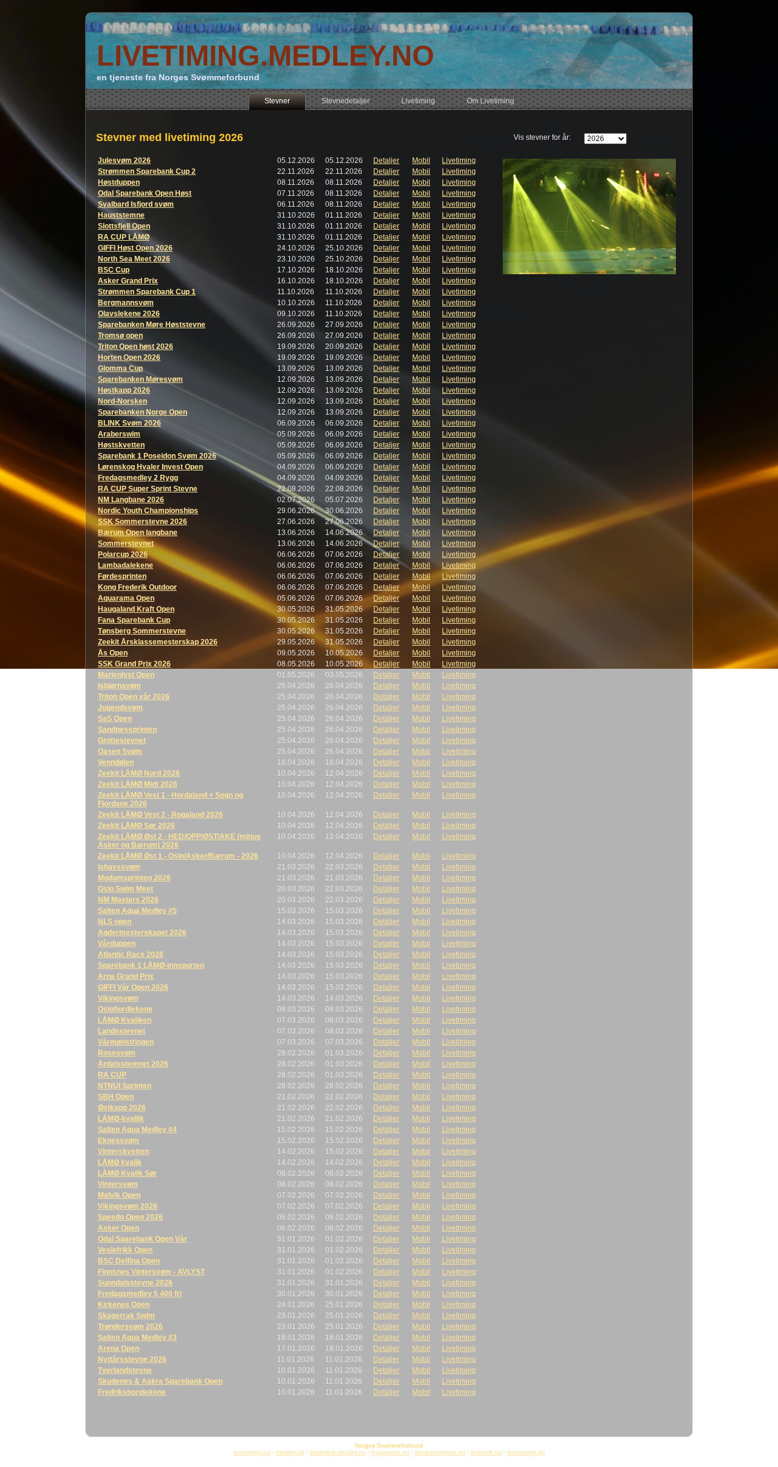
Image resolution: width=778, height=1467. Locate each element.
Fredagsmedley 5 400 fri (140, 1293)
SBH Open (116, 1096)
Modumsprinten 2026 (134, 878)
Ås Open (113, 653)
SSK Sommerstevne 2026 (142, 521)
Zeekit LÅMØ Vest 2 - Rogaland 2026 (160, 814)
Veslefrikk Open (125, 1250)
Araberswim (119, 434)
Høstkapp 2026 (124, 390)
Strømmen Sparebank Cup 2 (147, 171)
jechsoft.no (486, 1452)
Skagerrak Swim (126, 1315)
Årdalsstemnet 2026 (133, 1064)
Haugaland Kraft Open (136, 609)
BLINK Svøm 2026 (129, 423)
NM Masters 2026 (128, 900)
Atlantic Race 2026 (131, 954)
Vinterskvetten (123, 1151)
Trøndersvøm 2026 (130, 1326)
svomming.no (251, 1452)
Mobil (421, 160)
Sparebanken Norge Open (142, 412)
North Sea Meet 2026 (134, 259)
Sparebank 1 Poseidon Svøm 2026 (157, 456)
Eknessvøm (118, 1140)
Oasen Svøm (120, 751)
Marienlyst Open (126, 675)
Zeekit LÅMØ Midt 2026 (137, 784)
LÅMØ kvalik (120, 1162)
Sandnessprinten (127, 729)
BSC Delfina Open (129, 1261)
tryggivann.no (390, 1452)
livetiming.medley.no (338, 1452)
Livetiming (459, 160)
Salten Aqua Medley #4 (137, 1129)
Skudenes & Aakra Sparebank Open (160, 1381)
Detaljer (386, 160)
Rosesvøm (117, 1053)
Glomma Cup (120, 368)
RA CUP (112, 1075)
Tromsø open (120, 335)
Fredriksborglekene (132, 1392)
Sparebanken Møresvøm (140, 379)
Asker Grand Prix (128, 281)
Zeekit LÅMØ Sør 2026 (136, 825)
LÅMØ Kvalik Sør (127, 1173)
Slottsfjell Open (124, 226)
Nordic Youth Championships (148, 510)
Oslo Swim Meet (125, 889)
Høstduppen (119, 182)
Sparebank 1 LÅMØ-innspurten (151, 965)
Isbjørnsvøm (119, 686)
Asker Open (118, 1228)
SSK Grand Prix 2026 (134, 664)
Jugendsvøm (120, 707)
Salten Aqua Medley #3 (137, 1337)
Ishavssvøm (119, 867)
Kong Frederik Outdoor (137, 587)
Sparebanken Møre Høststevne (151, 324)
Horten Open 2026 (129, 357)
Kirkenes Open (124, 1304)
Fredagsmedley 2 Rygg (138, 478)
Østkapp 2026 (122, 1107)
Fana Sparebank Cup (134, 620)
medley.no (290, 1452)
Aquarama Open (126, 598)
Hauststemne (121, 215)
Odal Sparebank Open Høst (144, 193)
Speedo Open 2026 (130, 1217)
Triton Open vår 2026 (134, 696)
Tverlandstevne (125, 1370)
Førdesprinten (122, 576)
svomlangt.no (526, 1452)
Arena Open (118, 1348)
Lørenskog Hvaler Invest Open (150, 467)
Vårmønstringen (126, 1042)
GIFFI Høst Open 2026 (135, 248)
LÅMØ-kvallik (121, 1118)
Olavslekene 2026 (129, 313)
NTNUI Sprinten (124, 1086)
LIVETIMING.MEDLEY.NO (266, 56)
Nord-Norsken (122, 401)
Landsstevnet (121, 1031)
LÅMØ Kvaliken (124, 1020)
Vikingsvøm (118, 998)
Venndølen (116, 762)
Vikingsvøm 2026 (127, 1206)
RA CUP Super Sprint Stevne (148, 489)
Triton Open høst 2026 (135, 346)
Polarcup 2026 (123, 554)
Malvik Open (119, 1195)
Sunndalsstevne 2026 (135, 1283)
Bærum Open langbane (137, 532)
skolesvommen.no (440, 1452)
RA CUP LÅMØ (124, 237)
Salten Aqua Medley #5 (137, 910)
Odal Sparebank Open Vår (142, 1239)
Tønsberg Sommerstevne (142, 631)
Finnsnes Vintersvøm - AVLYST (151, 1272)
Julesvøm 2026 (124, 160)
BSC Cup (113, 270)
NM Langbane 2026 (131, 499)
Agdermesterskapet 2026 (142, 932)
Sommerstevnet (126, 543)
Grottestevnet (122, 740)
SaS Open (115, 718)
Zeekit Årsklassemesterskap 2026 (158, 642)
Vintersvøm (118, 1184)
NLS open (114, 921)
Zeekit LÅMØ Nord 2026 (139, 773)
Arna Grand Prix (126, 976)
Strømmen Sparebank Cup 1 (147, 292)
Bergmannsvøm (126, 303)
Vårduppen (117, 943)
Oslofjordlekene (125, 1009)
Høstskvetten (121, 445)
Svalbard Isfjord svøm (136, 204)
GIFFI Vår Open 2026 (133, 987)
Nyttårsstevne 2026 (132, 1359)
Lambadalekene (125, 565)
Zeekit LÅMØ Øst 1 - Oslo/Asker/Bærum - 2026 (178, 856)
